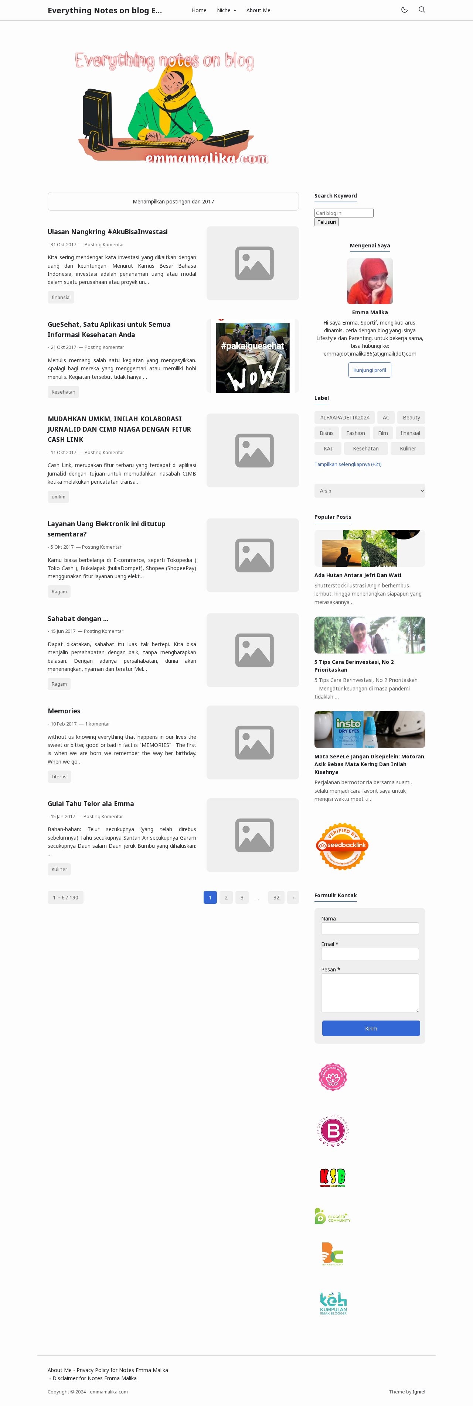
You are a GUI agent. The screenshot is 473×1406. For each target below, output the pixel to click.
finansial (61, 297)
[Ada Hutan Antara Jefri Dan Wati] (369, 564)
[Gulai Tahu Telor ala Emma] (253, 870)
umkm (58, 497)
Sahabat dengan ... (78, 618)
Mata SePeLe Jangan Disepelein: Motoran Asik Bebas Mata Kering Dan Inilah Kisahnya (369, 764)
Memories (64, 710)
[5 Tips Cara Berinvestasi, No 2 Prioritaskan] (369, 651)
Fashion (355, 432)
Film (383, 432)
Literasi (60, 777)
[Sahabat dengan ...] (253, 685)
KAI (328, 448)
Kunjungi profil (370, 370)
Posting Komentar (104, 244)
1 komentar (97, 724)
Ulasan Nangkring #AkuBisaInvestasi (108, 231)
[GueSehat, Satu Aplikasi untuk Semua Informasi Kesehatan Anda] (253, 390)
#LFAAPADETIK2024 (345, 417)
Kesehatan (63, 392)
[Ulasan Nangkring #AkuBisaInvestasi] (253, 298)
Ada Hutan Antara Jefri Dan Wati (357, 575)
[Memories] (253, 777)
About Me (258, 10)
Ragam (59, 592)
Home (199, 10)
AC (386, 417)
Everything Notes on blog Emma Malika (126, 10)
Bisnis (327, 432)
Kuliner (59, 869)
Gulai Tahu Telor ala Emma (91, 803)
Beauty (411, 417)
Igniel (418, 1392)
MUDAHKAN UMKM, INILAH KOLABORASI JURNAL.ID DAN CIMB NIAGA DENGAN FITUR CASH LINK (119, 429)
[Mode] (404, 10)
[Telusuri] (421, 10)
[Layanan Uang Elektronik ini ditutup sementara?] (253, 590)
